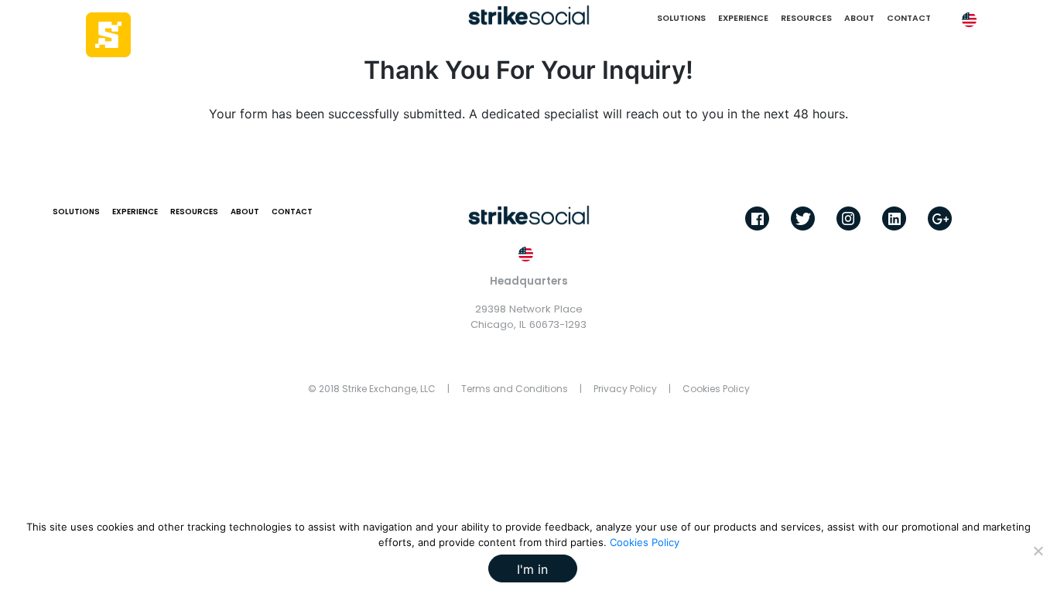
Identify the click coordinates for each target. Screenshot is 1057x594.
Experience (743, 18)
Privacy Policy (625, 388)
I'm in (532, 569)
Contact (909, 18)
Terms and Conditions (514, 388)
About (859, 18)
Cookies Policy (716, 388)
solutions (681, 18)
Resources (806, 18)
